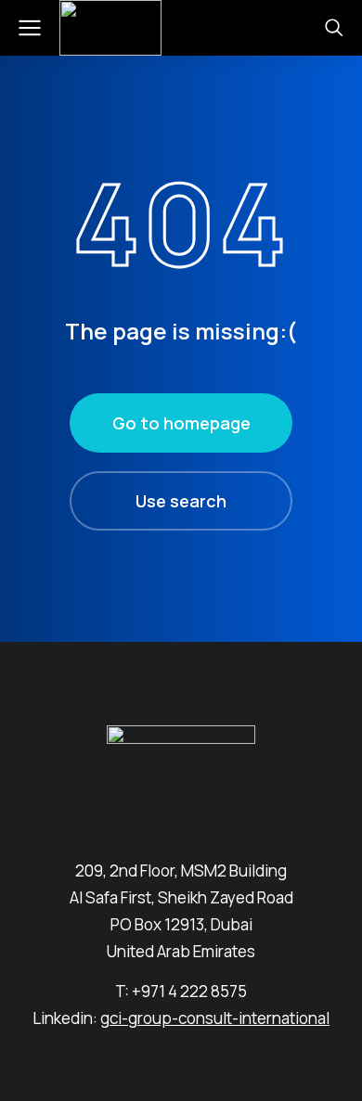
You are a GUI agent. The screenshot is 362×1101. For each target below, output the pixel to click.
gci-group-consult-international (215, 1018)
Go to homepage (181, 423)
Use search (181, 501)
